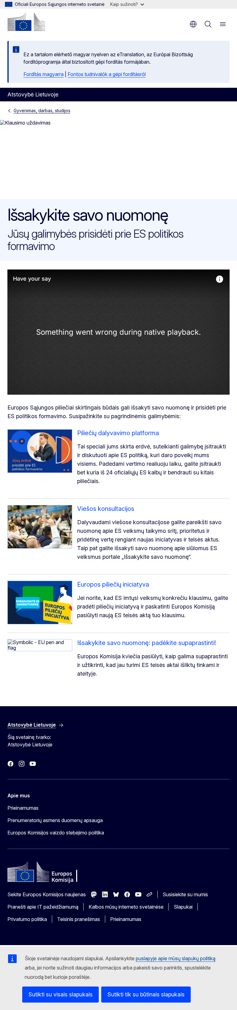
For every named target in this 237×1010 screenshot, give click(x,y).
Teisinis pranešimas (78, 919)
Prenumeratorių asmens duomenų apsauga (55, 820)
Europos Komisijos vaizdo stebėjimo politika (55, 833)
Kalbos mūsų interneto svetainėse (126, 907)
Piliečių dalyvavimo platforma (118, 433)
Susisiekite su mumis (185, 894)
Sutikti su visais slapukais (60, 994)
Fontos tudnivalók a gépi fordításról (107, 74)
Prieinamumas (23, 808)
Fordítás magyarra (43, 74)
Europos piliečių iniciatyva (113, 584)
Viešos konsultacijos (105, 508)
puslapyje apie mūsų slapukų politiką (175, 958)
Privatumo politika (27, 919)
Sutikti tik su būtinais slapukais (146, 994)
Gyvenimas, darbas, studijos (42, 110)
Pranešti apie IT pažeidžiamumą (42, 907)
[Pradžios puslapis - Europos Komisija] (26, 21)
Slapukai (183, 907)
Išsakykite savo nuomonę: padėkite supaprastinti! (146, 643)
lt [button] (193, 24)
